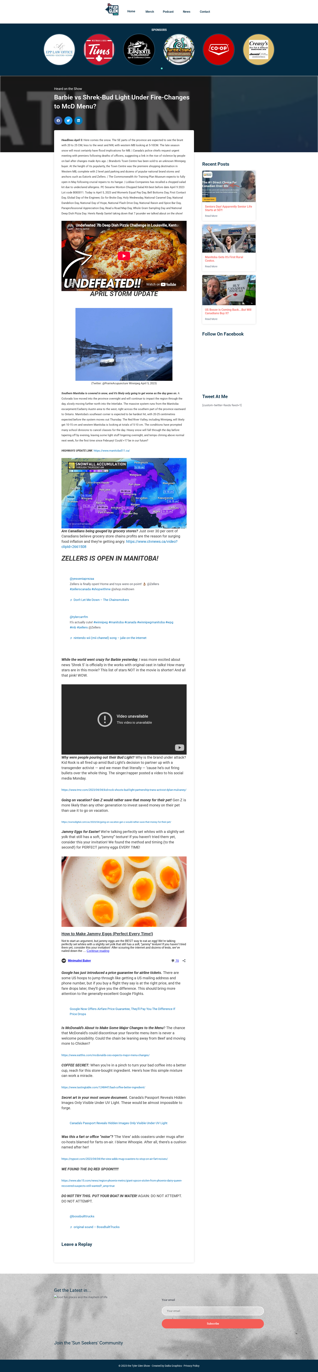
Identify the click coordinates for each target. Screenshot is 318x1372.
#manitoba (116, 622)
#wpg (169, 622)
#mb (73, 627)
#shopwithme (101, 589)
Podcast (168, 11)
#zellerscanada (80, 589)
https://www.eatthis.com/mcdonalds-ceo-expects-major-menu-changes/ (105, 1055)
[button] (58, 120)
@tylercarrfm (79, 617)
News (186, 11)
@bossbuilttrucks (82, 1216)
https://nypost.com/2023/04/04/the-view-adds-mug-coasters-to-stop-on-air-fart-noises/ (114, 1159)
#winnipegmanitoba (151, 622)
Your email (168, 1300)
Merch (150, 11)
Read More (211, 215)
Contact (205, 11)
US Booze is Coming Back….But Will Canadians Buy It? (228, 311)
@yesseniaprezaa (82, 578)
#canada (130, 622)
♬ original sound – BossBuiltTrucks (95, 1227)
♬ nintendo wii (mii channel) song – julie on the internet (108, 638)
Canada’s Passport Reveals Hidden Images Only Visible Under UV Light (118, 1123)
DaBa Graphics (173, 1365)
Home (131, 11)
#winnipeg (100, 622)
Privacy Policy (191, 1365)
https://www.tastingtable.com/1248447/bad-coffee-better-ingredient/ (103, 1087)
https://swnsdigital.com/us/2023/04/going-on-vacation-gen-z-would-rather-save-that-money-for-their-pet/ (116, 822)
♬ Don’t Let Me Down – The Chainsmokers (99, 600)
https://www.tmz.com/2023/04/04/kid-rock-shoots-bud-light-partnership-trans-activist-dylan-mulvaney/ (123, 790)
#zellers (82, 627)
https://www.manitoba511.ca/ (112, 450)
